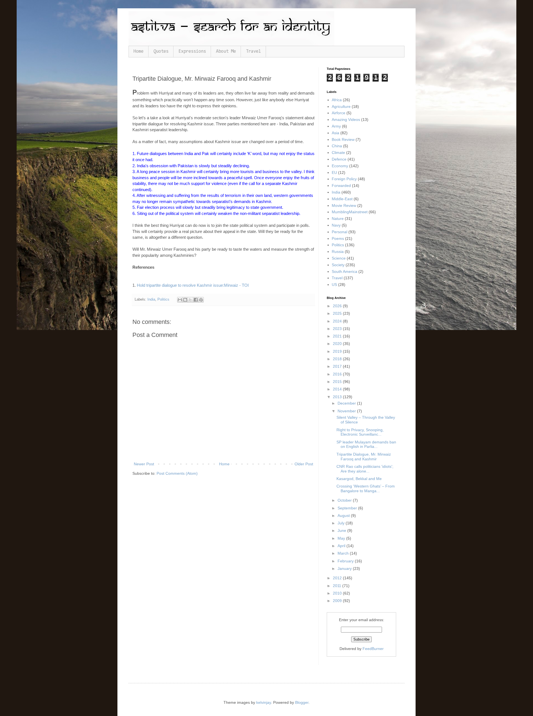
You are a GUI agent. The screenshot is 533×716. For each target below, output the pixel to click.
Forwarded (341, 185)
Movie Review (344, 205)
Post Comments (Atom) (177, 473)
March (344, 553)
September (348, 508)
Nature (338, 218)
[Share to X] (190, 300)
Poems (338, 238)
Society (338, 265)
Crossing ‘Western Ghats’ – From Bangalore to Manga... (365, 488)
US (334, 284)
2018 (338, 359)
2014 (338, 389)
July (342, 523)
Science (339, 258)
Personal (339, 232)
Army (336, 126)
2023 (338, 328)
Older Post (304, 464)
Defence (339, 159)
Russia (338, 251)
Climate (338, 152)
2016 (338, 374)
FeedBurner (373, 648)
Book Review (343, 139)
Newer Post (144, 464)
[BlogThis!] (185, 300)
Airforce (338, 113)
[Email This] (180, 300)
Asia (335, 133)
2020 (338, 343)
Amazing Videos (346, 119)
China (337, 146)
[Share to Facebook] (195, 300)
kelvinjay (263, 702)
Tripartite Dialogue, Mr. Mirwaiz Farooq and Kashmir (363, 456)
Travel (253, 51)
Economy (340, 166)
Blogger (301, 702)
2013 (338, 397)
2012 (338, 578)
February (346, 561)
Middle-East (342, 199)
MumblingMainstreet (350, 212)
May (342, 538)
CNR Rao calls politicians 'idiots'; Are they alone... (364, 468)
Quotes (161, 51)
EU (334, 172)
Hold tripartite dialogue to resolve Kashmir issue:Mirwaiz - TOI (193, 285)
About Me (226, 51)
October (345, 500)
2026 (338, 306)
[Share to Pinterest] (201, 300)
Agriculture (341, 106)
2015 (338, 381)
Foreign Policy (344, 179)
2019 (338, 351)
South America (344, 271)
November (347, 411)
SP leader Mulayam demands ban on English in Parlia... (366, 444)
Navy (336, 225)
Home (139, 51)
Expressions (192, 51)
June (342, 530)
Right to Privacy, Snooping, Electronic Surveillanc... (360, 432)
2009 (338, 600)
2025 (338, 313)
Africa (337, 100)
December (347, 403)
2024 (338, 321)
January (345, 568)
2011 (337, 585)
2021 (338, 336)
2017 (338, 366)
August (344, 515)
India (151, 299)
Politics (163, 299)
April (342, 546)
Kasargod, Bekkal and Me (359, 478)
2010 (338, 593)
